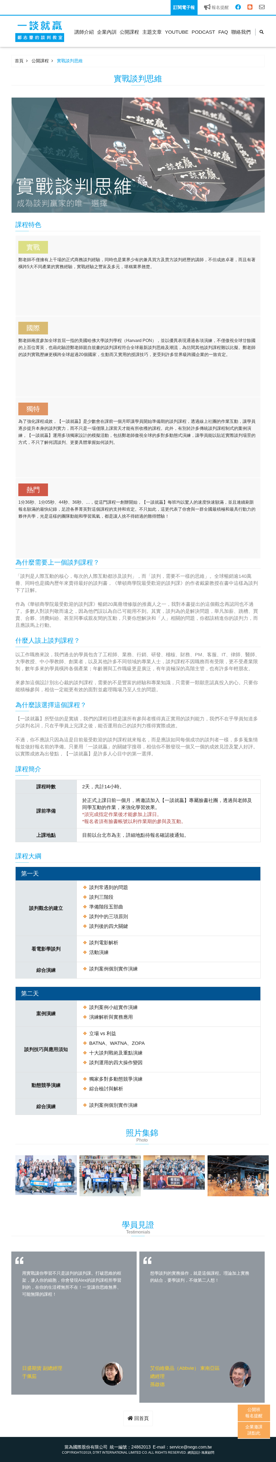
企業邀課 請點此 (254, 1430)
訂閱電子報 (184, 7)
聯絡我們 (241, 32)
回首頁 (141, 1418)
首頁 (19, 60)
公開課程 (129, 32)
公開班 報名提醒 (254, 1412)
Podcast (203, 32)
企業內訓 (106, 32)
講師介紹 (84, 32)
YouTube (176, 32)
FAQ (223, 32)
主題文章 (152, 32)
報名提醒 (220, 7)
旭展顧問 (207, 1452)
